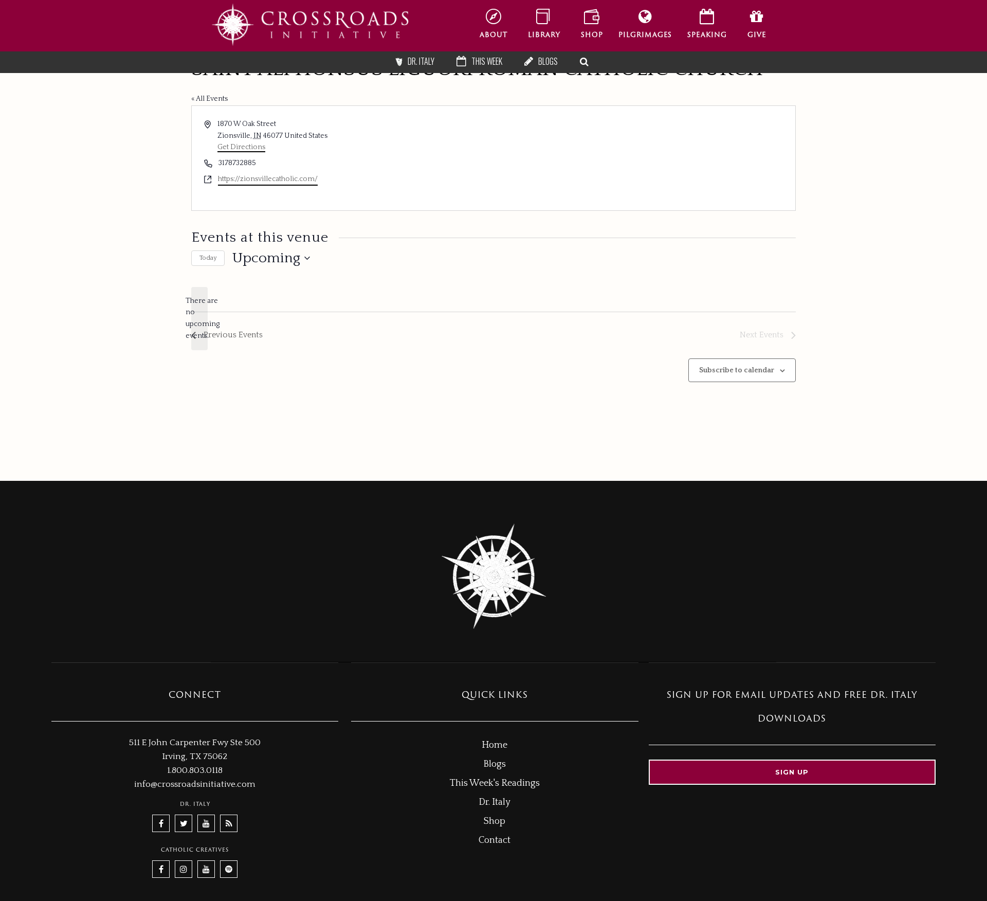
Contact (494, 840)
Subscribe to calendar (736, 370)
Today (207, 258)
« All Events (209, 99)
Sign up (792, 772)
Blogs (494, 764)
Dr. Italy (494, 802)
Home (494, 745)
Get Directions (241, 147)
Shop (494, 821)
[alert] (199, 318)
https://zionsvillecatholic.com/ (268, 179)
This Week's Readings (495, 783)
